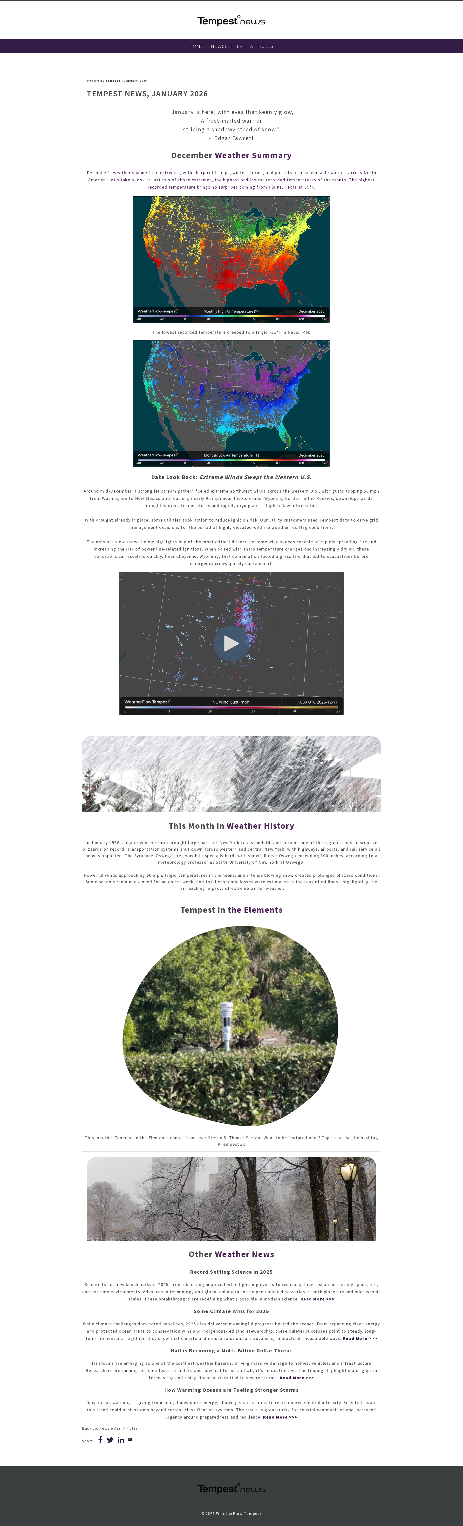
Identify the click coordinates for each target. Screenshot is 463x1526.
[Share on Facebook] (100, 1441)
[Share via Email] (130, 1439)
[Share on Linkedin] (121, 1441)
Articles (130, 1428)
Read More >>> (317, 1299)
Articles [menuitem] (261, 46)
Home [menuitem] (197, 46)
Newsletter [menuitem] (227, 46)
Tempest (112, 80)
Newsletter (110, 1428)
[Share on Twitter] (110, 1441)
